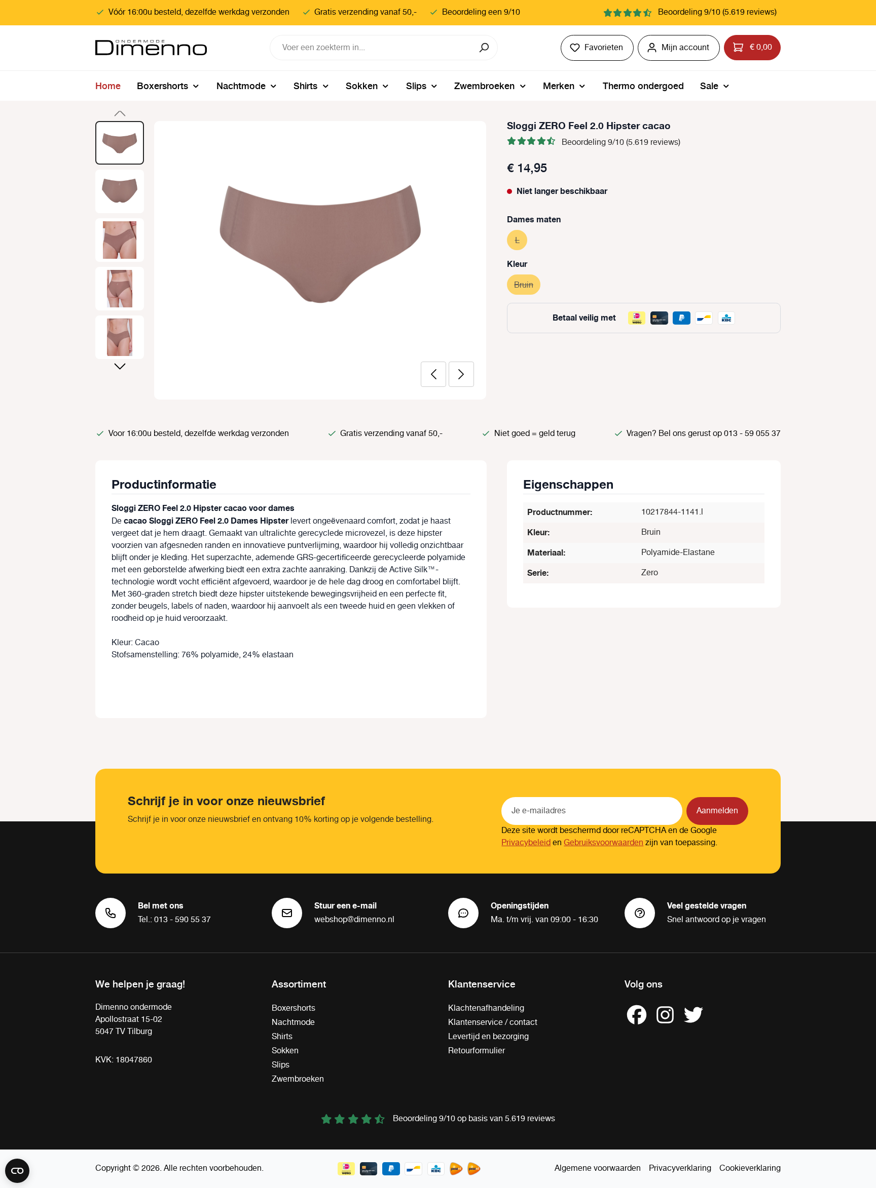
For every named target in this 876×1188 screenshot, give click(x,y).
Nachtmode (293, 1022)
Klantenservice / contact (492, 1022)
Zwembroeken (298, 1079)
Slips (280, 1065)
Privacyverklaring (680, 1168)
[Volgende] (461, 374)
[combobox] (371, 47)
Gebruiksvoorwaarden (603, 843)
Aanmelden (717, 811)
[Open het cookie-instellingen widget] (17, 1171)
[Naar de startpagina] (151, 47)
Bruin (527, 285)
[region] (291, 260)
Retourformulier (476, 1051)
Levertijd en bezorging (488, 1037)
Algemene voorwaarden (598, 1168)
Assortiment (299, 983)
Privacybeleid (526, 843)
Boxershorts (293, 1008)
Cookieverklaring (750, 1168)
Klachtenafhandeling (486, 1008)
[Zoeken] (485, 47)
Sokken (285, 1051)
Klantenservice (482, 983)
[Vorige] (433, 374)
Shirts (282, 1037)
